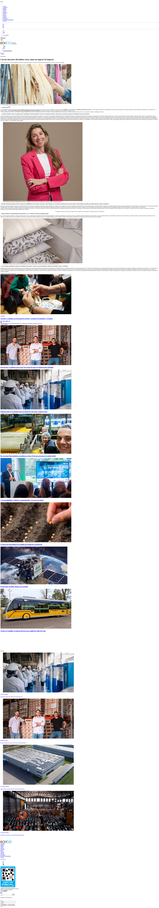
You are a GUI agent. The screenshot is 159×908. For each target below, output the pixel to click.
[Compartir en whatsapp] (5, 321)
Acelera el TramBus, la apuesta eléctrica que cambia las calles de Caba (23, 631)
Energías (4, 15)
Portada (4, 6)
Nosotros (5, 20)
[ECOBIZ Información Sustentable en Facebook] (3, 25)
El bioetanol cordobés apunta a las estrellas (14, 586)
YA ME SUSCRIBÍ (11, 905)
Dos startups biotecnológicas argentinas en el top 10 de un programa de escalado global (28, 456)
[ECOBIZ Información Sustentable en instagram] (3, 26)
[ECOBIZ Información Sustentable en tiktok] (3, 27)
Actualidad (5, 7)
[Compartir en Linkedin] (8, 321)
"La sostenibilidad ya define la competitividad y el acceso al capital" (22, 500)
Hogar (4, 14)
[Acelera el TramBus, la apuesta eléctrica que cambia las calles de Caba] (35, 628)
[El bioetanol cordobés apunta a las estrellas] (33, 583)
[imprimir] (1, 322)
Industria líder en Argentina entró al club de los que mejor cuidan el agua (23, 411)
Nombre (2, 901)
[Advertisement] (37, 641)
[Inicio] (8, 43)
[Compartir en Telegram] (7, 321)
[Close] (0, 4)
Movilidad (5, 13)
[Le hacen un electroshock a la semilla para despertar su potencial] (35, 541)
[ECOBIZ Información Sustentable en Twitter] (3, 24)
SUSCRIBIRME (4, 905)
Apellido (2, 902)
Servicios (5, 12)
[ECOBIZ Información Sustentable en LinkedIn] (3, 864)
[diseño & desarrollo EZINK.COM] (3, 891)
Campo (4, 10)
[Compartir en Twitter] (4, 321)
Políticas (4, 8)
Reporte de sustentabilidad (8, 19)
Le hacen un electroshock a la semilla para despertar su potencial (21, 544)
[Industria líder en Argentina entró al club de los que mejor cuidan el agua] (35, 409)
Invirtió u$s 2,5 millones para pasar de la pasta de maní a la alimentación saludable (26, 367)
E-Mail (1, 903)
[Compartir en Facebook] (2, 321)
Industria (4, 9)
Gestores (4, 16)
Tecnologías (5, 18)
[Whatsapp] (1, 893)
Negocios (5, 17)
